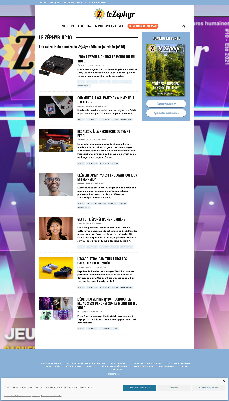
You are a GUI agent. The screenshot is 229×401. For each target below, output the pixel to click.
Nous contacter (118, 363)
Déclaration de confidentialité (51, 396)
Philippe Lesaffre (84, 267)
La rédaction (82, 312)
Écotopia (84, 26)
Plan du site (116, 369)
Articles (68, 26)
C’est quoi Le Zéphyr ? (51, 363)
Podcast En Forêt (110, 26)
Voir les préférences (208, 388)
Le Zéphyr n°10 (105, 82)
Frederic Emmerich (84, 106)
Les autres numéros (166, 113)
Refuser (174, 388)
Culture (81, 119)
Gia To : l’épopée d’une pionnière (101, 219)
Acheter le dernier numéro (178, 363)
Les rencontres (84, 85)
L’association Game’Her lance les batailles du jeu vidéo (102, 260)
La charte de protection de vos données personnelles (22, 396)
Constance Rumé (83, 183)
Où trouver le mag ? (73, 2)
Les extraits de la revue (122, 82)
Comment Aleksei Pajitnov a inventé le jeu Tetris (106, 99)
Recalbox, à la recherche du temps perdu (103, 133)
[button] (223, 381)
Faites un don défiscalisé (96, 2)
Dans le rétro (92, 82)
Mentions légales (166, 366)
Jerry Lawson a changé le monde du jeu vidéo (106, 58)
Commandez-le (166, 104)
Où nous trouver (73, 366)
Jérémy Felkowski (84, 65)
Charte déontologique (143, 366)
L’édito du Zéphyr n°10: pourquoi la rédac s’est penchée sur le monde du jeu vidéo (107, 303)
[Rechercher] (184, 26)
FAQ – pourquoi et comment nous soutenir (86, 363)
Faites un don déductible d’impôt (146, 363)
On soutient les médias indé (114, 366)
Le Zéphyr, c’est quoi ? (50, 2)
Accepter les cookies (139, 388)
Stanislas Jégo (83, 223)
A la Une (81, 82)
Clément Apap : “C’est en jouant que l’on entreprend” (107, 177)
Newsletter (92, 366)
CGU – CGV (183, 366)
